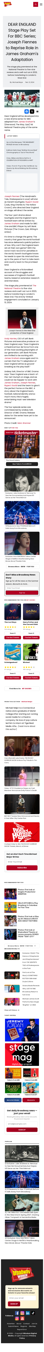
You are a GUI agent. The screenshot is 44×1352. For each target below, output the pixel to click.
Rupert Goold (31, 202)
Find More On (20, 688)
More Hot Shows (13, 1100)
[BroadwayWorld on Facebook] (17, 1313)
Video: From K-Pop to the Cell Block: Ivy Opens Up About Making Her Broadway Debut (22, 168)
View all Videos (10, 1010)
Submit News (13, 1326)
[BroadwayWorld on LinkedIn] (28, 1313)
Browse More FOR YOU (21, 566)
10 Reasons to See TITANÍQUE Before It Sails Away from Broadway (22, 1190)
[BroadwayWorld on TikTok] (33, 1313)
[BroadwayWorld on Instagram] (22, 1313)
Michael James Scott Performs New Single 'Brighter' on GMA (30, 1002)
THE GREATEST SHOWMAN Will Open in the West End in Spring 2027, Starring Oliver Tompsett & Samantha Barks (22, 1215)
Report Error (22, 1329)
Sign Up (14, 1304)
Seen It (13, 633)
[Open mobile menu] (41, 4)
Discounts (31, 1100)
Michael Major (27, 702)
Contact (26, 1324)
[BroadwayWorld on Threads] (17, 1318)
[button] (35, 4)
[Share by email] (37, 111)
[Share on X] (32, 111)
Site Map (32, 1326)
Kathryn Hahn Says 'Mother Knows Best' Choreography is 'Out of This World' (22, 151)
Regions (24, 1326)
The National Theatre (20, 287)
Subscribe (22, 867)
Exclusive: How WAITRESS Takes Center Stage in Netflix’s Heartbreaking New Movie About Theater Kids (22, 1240)
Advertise (11, 1324)
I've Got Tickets (12, 637)
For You (14, 428)
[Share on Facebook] (26, 111)
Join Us (34, 1324)
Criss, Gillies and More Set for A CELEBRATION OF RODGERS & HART (19, 159)
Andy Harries (10, 338)
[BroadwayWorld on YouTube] (22, 1318)
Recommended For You (14, 882)
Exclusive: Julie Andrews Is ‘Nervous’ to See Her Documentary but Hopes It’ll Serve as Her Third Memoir (21, 1166)
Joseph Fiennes (11, 196)
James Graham (25, 121)
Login (29, 4)
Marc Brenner (24, 423)
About (18, 1324)
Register (23, 4)
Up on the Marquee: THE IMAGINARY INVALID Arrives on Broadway (20, 143)
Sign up (22, 1130)
